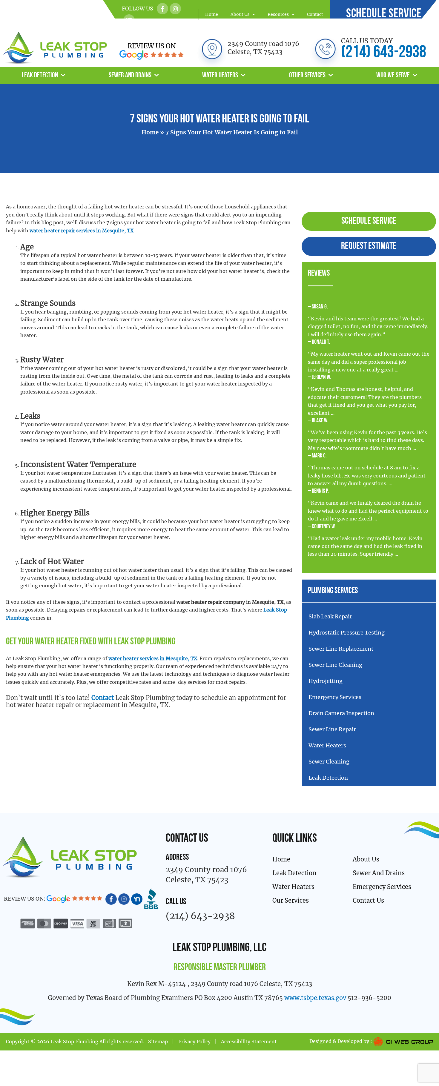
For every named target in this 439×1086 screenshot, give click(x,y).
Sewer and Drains (130, 75)
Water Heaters (220, 75)
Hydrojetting (325, 681)
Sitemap (158, 1041)
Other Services (307, 75)
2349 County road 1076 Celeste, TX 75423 (263, 48)
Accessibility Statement (249, 1041)
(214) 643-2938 (383, 53)
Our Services (290, 900)
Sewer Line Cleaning (335, 664)
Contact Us (368, 900)
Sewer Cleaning (328, 761)
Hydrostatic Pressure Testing (346, 632)
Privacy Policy (194, 1041)
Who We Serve (393, 75)
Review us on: (25, 898)
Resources (278, 14)
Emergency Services (334, 697)
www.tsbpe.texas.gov (315, 997)
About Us (240, 14)
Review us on (152, 46)
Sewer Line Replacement (340, 648)
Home (211, 14)
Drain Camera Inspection (341, 713)
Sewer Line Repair (332, 729)
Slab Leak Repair (330, 616)
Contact (315, 14)
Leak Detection (40, 75)
